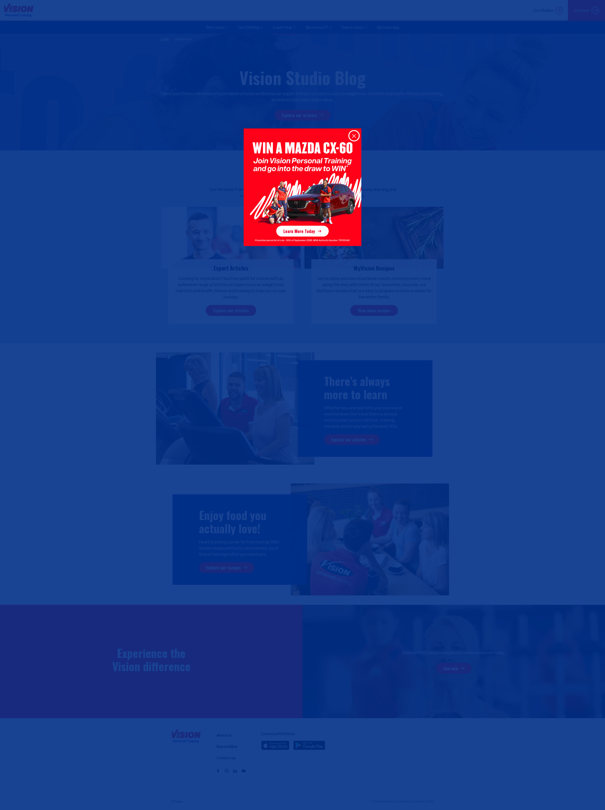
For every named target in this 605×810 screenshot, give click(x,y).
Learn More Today (299, 231)
